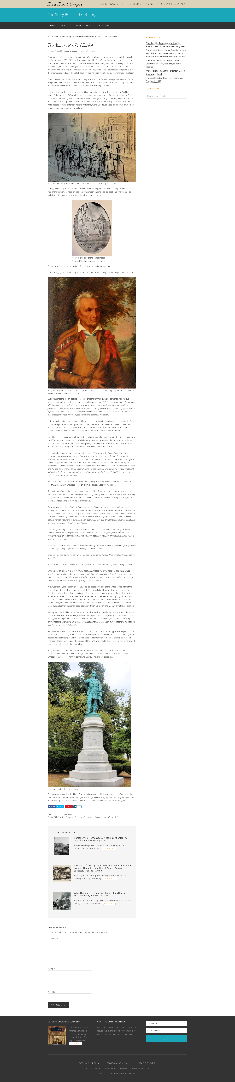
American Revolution (66, 817)
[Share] (74, 806)
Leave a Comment (88, 51)
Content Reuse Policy (139, 1068)
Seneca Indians (101, 817)
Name (51, 968)
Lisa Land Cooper (65, 4)
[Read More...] (109, 849)
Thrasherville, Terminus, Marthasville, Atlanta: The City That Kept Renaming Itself (100, 839)
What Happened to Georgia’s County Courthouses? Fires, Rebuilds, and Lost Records (101, 894)
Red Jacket (79, 817)
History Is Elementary (66, 814)
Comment (53, 938)
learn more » (76, 1044)
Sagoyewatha (89, 817)
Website (51, 991)
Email (51, 980)
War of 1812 (113, 817)
